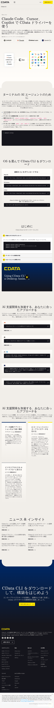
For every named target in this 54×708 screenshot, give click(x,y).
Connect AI (17, 653)
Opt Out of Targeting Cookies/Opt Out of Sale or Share (40, 703)
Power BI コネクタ (6, 666)
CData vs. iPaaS (31, 662)
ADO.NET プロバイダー (7, 655)
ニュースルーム (44, 655)
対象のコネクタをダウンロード (12, 235)
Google (16, 681)
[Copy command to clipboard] (48, 326)
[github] (10, 638)
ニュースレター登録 (6, 685)
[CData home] (6, 2)
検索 (40, 2)
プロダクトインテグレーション (33, 654)
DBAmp (16, 657)
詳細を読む (7, 330)
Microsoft (17, 683)
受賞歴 (42, 657)
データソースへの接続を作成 (11, 255)
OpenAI (16, 687)
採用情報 (43, 664)
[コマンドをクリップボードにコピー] (48, 178)
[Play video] (27, 277)
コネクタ (30, 651)
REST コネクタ (5, 662)
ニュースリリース (44, 653)
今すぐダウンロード (25, 604)
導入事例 (4, 678)
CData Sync (17, 651)
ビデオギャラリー (6, 689)
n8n (15, 685)
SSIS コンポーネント (19, 655)
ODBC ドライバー (6, 651)
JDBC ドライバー (5, 653)
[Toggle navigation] (14, 2)
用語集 (3, 687)
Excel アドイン (5, 664)
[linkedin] (3, 638)
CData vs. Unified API (32, 664)
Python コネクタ (5, 657)
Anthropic (17, 676)
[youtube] (8, 638)
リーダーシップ (44, 659)
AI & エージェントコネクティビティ (33, 657)
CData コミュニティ (6, 676)
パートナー (30, 660)
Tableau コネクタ (5, 668)
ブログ (3, 681)
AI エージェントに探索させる (11, 259)
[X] (5, 638)
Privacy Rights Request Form (27, 701)
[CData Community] (13, 638)
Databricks (17, 678)
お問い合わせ (47, 2)
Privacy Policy (24, 699)
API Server (4, 659)
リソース (4, 683)
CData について (44, 651)
